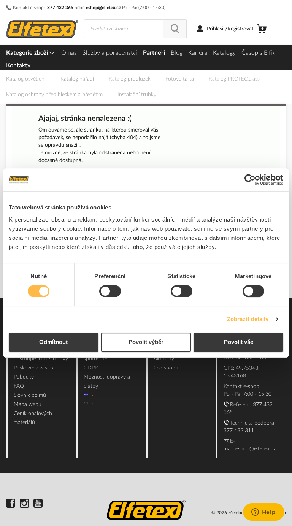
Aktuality (164, 358)
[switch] (110, 292)
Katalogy (224, 53)
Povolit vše (238, 342)
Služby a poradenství (110, 53)
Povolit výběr (146, 342)
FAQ (19, 386)
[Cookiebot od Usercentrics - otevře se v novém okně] (250, 179)
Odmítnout (53, 342)
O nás (69, 53)
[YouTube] (38, 504)
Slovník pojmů (30, 395)
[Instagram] (24, 504)
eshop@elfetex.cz (103, 7)
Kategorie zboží (27, 53)
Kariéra (197, 53)
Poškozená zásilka (34, 368)
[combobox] (123, 28)
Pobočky (24, 377)
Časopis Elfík (258, 53)
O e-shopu (166, 368)
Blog (176, 53)
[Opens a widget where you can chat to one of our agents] (263, 512)
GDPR (91, 368)
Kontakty (18, 65)
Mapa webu (27, 404)
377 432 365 (60, 7)
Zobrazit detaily (248, 319)
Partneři (154, 53)
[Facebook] (10, 504)
